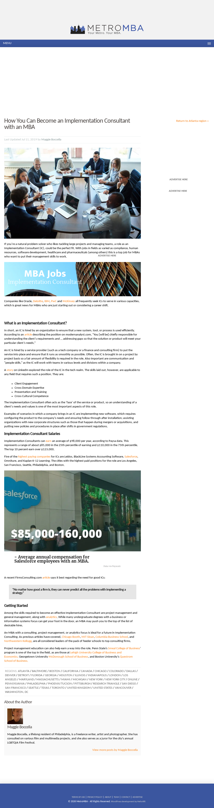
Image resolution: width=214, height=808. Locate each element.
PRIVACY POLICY (94, 797)
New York (96, 679)
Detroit (23, 675)
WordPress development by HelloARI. (128, 801)
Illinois (80, 675)
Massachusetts (47, 679)
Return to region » (192, 121)
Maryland (26, 679)
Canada (86, 671)
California (70, 671)
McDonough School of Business (68, 656)
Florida (36, 675)
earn (48, 441)
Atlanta (23, 671)
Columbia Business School (112, 637)
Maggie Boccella (51, 139)
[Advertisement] (107, 82)
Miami (65, 679)
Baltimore (39, 671)
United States (102, 688)
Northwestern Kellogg (18, 641)
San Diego (129, 683)
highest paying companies (34, 456)
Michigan (80, 679)
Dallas (131, 671)
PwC (54, 301)
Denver (10, 675)
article (28, 334)
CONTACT (125, 797)
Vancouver (123, 688)
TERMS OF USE (78, 797)
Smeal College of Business (124, 648)
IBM (47, 301)
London (115, 675)
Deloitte (38, 301)
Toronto (58, 688)
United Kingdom (79, 688)
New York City (115, 679)
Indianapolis (97, 675)
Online (133, 679)
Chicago (101, 671)
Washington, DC (16, 692)
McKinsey (69, 301)
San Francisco (15, 688)
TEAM (116, 797)
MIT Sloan (87, 637)
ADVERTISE (137, 797)
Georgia (51, 675)
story (10, 370)
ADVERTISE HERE (178, 179)
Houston (65, 675)
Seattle (33, 688)
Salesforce (131, 456)
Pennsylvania (15, 683)
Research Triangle (106, 683)
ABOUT (108, 797)
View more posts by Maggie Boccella (115, 750)
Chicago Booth (71, 637)
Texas (45, 688)
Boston (54, 671)
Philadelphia (36, 683)
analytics (51, 617)
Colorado (116, 671)
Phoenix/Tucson (60, 683)
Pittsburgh (82, 683)
